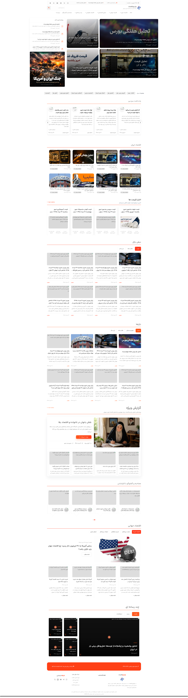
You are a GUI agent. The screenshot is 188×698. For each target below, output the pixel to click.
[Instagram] (68, 3)
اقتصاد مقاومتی (90, 12)
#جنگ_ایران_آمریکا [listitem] (100, 93)
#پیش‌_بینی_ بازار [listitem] (121, 93)
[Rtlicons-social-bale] (60, 3)
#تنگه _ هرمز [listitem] (131, 93)
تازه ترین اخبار (76, 680)
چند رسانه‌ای (79, 12)
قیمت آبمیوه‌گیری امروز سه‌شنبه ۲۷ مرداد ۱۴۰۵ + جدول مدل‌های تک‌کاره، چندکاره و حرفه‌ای (58, 211)
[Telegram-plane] (63, 679)
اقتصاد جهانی (113, 12)
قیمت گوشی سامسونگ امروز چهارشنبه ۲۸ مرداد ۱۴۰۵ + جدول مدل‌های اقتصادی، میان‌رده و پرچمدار (82, 211)
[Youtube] (57, 3)
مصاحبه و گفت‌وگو (67, 12)
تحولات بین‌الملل (104, 532)
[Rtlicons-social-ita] (50, 3)
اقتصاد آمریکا (136, 532)
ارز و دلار (121, 248)
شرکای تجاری (93, 532)
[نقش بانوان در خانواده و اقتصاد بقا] (117, 432)
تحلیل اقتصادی (102, 12)
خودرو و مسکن (130, 330)
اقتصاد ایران (124, 12)
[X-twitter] (64, 3)
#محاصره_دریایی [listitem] (89, 93)
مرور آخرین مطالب (75, 677)
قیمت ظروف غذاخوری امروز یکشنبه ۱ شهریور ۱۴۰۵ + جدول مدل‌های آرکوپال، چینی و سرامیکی (130, 211)
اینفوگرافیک (119, 614)
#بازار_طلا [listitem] (55, 93)
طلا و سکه (130, 248)
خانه (131, 12)
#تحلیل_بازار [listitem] (110, 93)
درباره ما (58, 12)
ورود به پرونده (83, 437)
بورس (138, 248)
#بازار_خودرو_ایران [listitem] (64, 93)
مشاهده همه (50, 408)
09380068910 (126, 666)
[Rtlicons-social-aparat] (53, 3)
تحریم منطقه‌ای (115, 532)
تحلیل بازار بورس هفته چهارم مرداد (105, 3)
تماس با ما (75, 682)
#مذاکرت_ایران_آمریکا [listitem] (77, 93)
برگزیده (135, 614)
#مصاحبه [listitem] (47, 93)
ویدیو (128, 614)
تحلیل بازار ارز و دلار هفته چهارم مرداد (88, 3)
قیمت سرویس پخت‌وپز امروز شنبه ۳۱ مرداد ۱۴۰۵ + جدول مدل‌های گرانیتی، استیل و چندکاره (107, 211)
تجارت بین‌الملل (126, 532)
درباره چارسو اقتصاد (76, 685)
